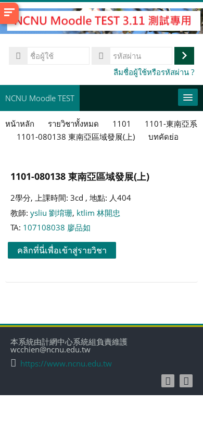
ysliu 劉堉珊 (51, 212)
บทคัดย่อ (163, 136)
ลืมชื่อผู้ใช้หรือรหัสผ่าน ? (153, 72)
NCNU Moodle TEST (39, 98)
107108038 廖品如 (57, 227)
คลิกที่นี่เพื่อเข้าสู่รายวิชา (62, 250)
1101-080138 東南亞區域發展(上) (79, 175)
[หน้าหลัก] (101, 22)
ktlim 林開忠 (98, 212)
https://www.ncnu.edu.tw (66, 364)
